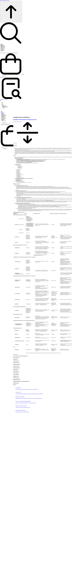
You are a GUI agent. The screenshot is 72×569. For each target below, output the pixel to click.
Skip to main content (2, 0)
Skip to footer (7, 0)
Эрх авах (22, 74)
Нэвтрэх (1, 100)
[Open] (21, 43)
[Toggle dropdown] (5, 120)
